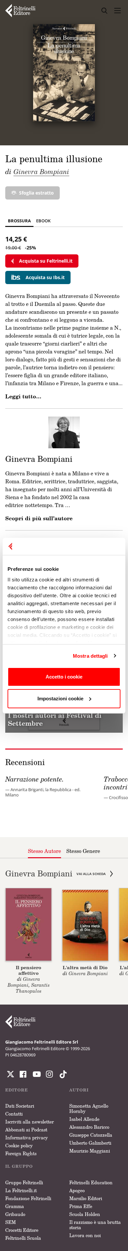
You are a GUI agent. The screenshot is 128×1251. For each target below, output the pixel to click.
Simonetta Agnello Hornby (88, 1108)
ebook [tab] (43, 221)
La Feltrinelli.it (21, 1190)
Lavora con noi (85, 1235)
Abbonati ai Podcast (26, 1129)
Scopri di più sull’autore (39, 518)
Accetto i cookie (64, 677)
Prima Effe (80, 1206)
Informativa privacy (26, 1137)
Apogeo (77, 1190)
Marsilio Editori (85, 1198)
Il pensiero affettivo (28, 970)
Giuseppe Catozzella (90, 1134)
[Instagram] (62, 1074)
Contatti (14, 1113)
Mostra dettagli (90, 656)
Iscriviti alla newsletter (29, 1121)
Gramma (14, 1206)
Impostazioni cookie (60, 698)
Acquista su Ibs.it (45, 277)
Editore (16, 1090)
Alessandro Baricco (89, 1126)
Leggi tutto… (23, 396)
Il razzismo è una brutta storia (95, 1225)
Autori (79, 1090)
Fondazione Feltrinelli (28, 1198)
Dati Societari (19, 1105)
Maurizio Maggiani (89, 1150)
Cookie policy (19, 1145)
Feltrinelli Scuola (23, 1237)
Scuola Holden (84, 1214)
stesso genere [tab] (83, 851)
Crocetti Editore (21, 1230)
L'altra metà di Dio (85, 967)
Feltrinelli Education (91, 1182)
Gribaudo (15, 1214)
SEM (10, 1222)
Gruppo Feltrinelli (24, 1182)
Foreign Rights (20, 1153)
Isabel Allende (84, 1119)
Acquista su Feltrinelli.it (46, 261)
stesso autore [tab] (44, 851)
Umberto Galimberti (90, 1142)
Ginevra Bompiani (41, 171)
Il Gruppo (19, 1166)
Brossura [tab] (19, 221)
